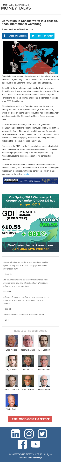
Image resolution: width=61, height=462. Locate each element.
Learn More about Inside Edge (30, 419)
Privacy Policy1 (35, 458)
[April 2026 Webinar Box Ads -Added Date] (30, 251)
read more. (28, 174)
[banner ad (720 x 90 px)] (30, 184)
